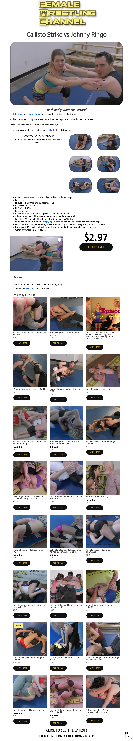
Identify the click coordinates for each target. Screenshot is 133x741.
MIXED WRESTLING (32, 197)
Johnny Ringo (34, 114)
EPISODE (52, 130)
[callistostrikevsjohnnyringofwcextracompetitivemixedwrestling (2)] (108, 192)
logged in (29, 288)
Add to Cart (22, 343)
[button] (59, 240)
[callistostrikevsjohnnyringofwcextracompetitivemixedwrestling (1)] (80, 192)
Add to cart (96, 247)
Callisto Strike (16, 114)
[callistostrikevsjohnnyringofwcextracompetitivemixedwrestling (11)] (80, 171)
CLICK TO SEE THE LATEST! (66, 730)
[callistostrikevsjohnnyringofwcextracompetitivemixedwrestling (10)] (108, 149)
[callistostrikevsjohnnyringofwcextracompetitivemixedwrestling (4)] (108, 171)
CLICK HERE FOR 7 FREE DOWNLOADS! (66, 736)
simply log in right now (54, 221)
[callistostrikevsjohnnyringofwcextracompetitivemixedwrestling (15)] (80, 149)
